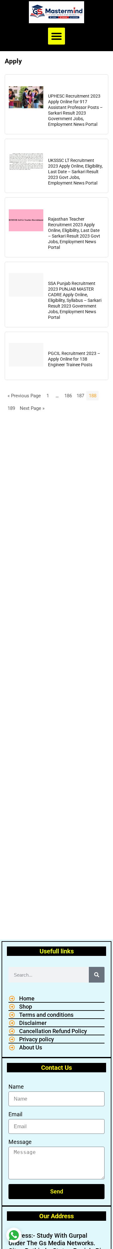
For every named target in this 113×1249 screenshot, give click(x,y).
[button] (56, 36)
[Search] (97, 975)
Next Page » (32, 408)
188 (92, 396)
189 (11, 408)
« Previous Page (24, 396)
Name (16, 1086)
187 (80, 396)
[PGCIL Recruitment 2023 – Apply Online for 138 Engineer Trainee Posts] (26, 354)
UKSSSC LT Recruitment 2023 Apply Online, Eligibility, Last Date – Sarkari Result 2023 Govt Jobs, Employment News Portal (75, 171)
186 (68, 396)
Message (20, 1142)
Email (15, 1114)
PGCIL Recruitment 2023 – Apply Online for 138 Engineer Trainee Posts (74, 359)
